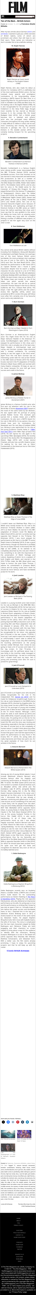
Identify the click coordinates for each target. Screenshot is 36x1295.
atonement (31, 1165)
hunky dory (15, 1174)
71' (14, 1165)
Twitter (19, 1249)
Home (18, 1218)
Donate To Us (19, 1254)
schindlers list (5, 1178)
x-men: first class (8, 1199)
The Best (4, 1165)
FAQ (18, 1223)
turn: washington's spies (21, 1193)
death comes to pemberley (12, 1172)
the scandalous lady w (10, 1188)
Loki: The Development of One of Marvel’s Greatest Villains (8, 1155)
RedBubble (19, 1259)
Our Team (19, 1230)
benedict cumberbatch (8, 1167)
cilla (25, 1169)
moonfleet (21, 1176)
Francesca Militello (20, 1163)
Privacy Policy (18, 1225)
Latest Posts (31, 1163)
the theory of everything (25, 1188)
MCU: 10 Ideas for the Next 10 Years (24, 1140)
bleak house (26, 1167)
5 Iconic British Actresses (18, 951)
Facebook (19, 1247)
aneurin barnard (22, 1165)
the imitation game (27, 1184)
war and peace (18, 1195)
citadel (28, 1169)
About (18, 1221)
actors (29, 32)
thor (25, 1190)
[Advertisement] (18, 471)
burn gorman (19, 1169)
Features (10, 1163)
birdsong (18, 1167)
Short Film (19, 1244)
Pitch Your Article (19, 1233)
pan (25, 1176)
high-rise (8, 1174)
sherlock (11, 1178)
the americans (29, 1178)
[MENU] (2, 16)
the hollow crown (15, 1184)
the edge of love (10, 1182)
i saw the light (23, 1174)
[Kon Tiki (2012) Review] (8, 1134)
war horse (26, 1195)
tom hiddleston (9, 1193)
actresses (4, 34)
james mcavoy (13, 1176)
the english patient (22, 1182)
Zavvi (19, 1261)
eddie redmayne (25, 1172)
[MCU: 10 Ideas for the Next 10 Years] (24, 1134)
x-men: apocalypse (13, 1197)
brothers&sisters (10, 1169)
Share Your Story (19, 1237)
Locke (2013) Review (6, 1204)
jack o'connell (4, 1176)
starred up (21, 1178)
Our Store (19, 1257)
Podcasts (19, 1242)
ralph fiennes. (31, 1176)
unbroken (32, 1193)
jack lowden (31, 1174)
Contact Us (19, 1235)
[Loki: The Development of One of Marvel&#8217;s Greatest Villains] (8, 1148)
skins (15, 1178)
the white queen (18, 1190)
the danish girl (11, 1180)
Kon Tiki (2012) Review (8, 1139)
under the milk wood (7, 1195)
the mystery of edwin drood (19, 1186)
